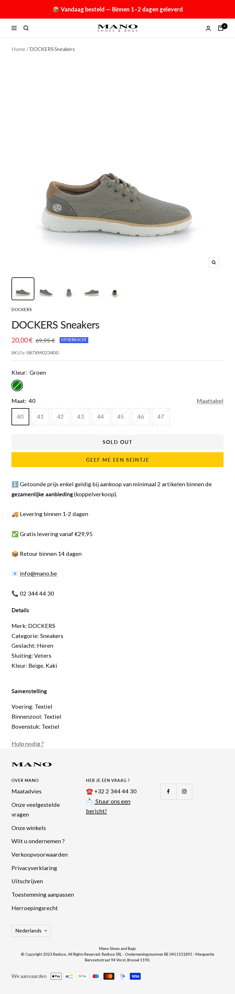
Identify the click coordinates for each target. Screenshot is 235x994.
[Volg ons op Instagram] (184, 791)
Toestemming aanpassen (42, 894)
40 (20, 416)
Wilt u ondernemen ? (37, 840)
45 (120, 416)
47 (160, 416)
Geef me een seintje (117, 460)
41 (40, 416)
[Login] (208, 28)
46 (140, 416)
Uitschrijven (27, 881)
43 (80, 416)
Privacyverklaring (34, 867)
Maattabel (210, 400)
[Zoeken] (26, 28)
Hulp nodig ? (27, 743)
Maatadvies (26, 791)
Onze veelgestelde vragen (35, 809)
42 (60, 416)
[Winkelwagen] (221, 28)
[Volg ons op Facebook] (168, 791)
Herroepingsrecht (34, 907)
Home (18, 49)
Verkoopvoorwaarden (39, 854)
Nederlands (28, 930)
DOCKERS (21, 309)
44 (100, 416)
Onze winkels (28, 827)
